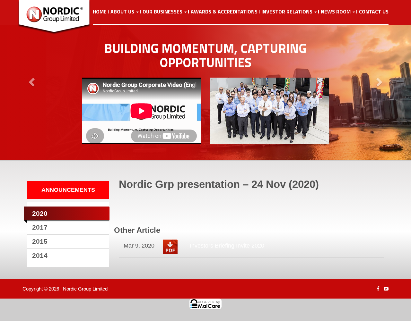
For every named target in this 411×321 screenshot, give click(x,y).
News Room (336, 11)
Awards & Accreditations (224, 11)
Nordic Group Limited (85, 288)
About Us (123, 11)
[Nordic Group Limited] (59, 17)
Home (100, 11)
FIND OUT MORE (110, 124)
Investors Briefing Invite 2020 (227, 245)
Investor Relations (287, 11)
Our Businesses (163, 11)
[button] (31, 80)
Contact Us (374, 11)
